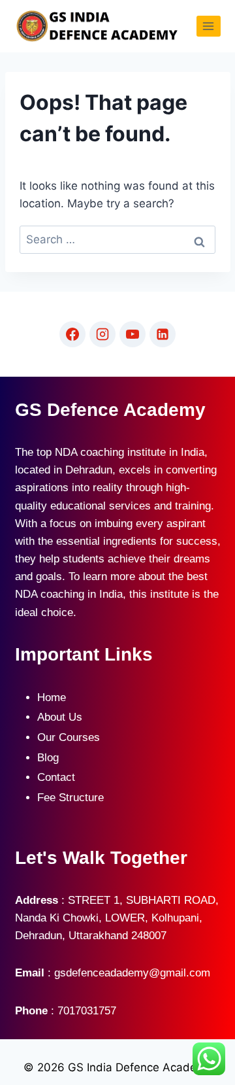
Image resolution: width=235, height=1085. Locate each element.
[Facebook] (72, 334)
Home (51, 697)
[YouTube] (132, 334)
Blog (48, 757)
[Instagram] (102, 334)
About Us (59, 717)
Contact (56, 777)
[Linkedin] (162, 334)
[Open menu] (208, 26)
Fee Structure (70, 797)
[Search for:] (117, 240)
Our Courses (68, 737)
